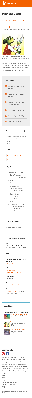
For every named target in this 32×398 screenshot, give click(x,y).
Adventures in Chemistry (13, 272)
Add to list (5, 27)
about (4, 375)
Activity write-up (11, 264)
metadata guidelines (9, 384)
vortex (16, 155)
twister (9, 160)
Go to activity (13, 27)
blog (3, 387)
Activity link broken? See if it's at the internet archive (15, 29)
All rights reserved (11, 291)
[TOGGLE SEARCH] (28, 3)
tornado (9, 155)
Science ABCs (10, 270)
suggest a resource (8, 380)
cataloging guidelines (9, 382)
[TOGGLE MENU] (24, 3)
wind (21, 155)
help (3, 377)
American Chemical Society (13, 21)
